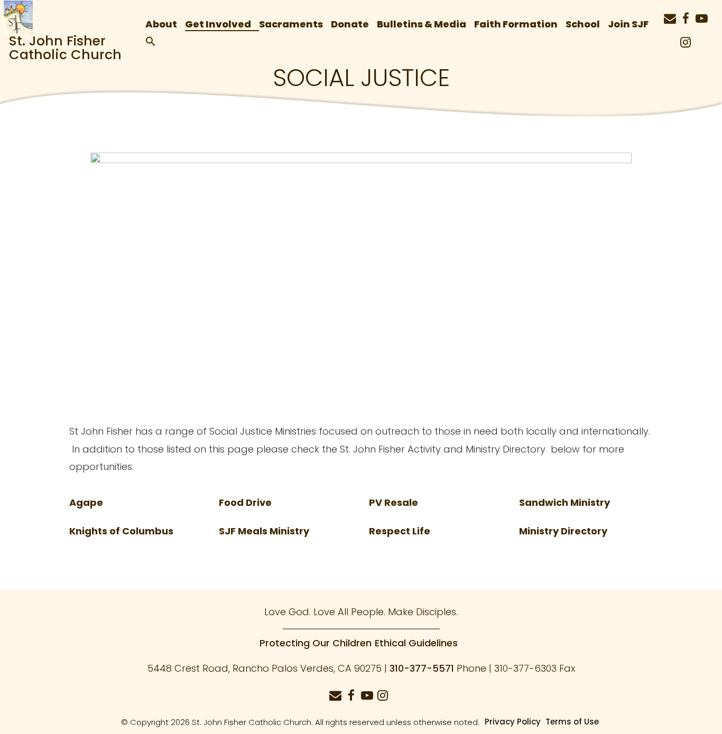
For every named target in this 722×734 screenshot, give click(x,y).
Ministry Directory (563, 531)
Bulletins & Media (421, 23)
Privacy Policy (513, 721)
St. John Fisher (57, 41)
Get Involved (218, 23)
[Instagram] (685, 37)
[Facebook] (685, 14)
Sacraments (291, 23)
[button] (154, 39)
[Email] (669, 14)
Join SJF (628, 23)
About (161, 23)
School (583, 23)
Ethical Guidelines (416, 643)
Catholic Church (65, 54)
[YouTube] (701, 14)
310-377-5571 (422, 668)
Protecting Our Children (316, 643)
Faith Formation (516, 23)
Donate (350, 23)
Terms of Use (572, 721)
